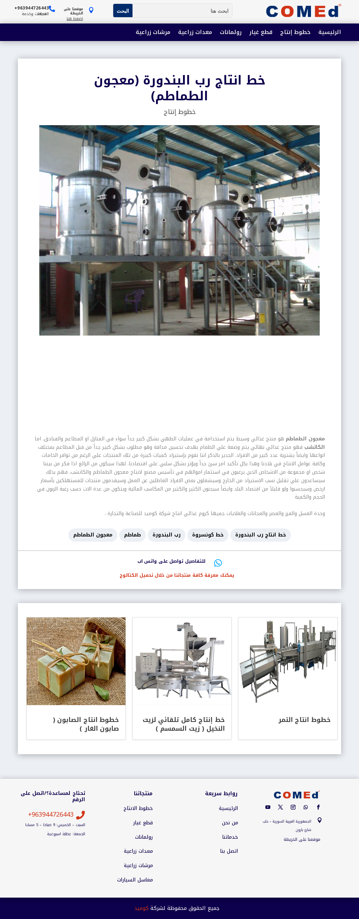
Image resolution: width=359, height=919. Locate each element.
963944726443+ (51, 814)
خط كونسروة (208, 535)
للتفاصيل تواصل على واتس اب (171, 561)
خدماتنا (230, 837)
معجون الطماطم (93, 535)
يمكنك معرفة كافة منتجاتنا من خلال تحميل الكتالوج (177, 575)
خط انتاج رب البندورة (260, 535)
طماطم (132, 535)
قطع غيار (260, 33)
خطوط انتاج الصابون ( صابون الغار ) (86, 724)
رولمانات (231, 33)
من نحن (230, 822)
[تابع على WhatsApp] (306, 807)
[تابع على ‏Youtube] (268, 807)
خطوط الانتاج (138, 808)
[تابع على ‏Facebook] (318, 807)
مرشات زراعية (153, 33)
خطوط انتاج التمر (304, 720)
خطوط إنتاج (295, 33)
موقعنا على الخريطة (302, 839)
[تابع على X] (280, 807)
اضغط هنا (75, 18)
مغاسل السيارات (135, 880)
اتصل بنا (229, 851)
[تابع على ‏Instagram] (293, 807)
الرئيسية (329, 33)
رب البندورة (167, 535)
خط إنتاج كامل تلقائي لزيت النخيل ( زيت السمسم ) (184, 724)
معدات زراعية (195, 33)
